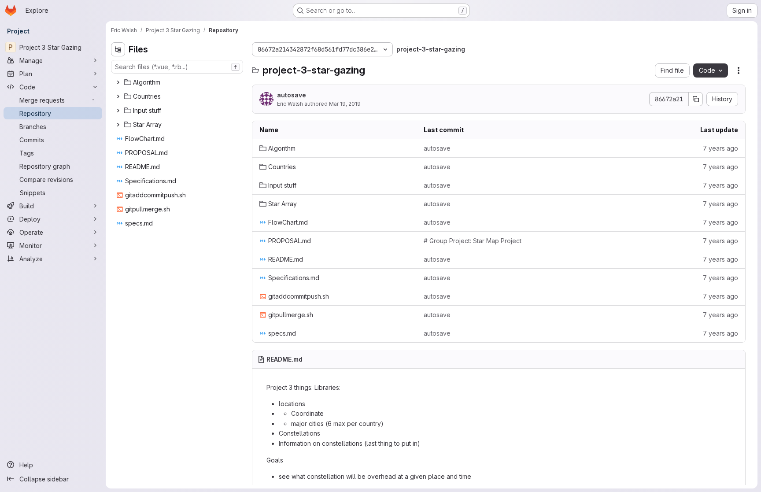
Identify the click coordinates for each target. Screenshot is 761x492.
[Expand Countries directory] (118, 96)
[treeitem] (178, 82)
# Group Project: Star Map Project (472, 240)
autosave (291, 95)
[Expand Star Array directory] (118, 124)
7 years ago (720, 148)
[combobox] (177, 67)
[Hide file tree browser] (118, 49)
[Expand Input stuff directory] (118, 110)
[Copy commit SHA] (696, 99)
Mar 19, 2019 (345, 103)
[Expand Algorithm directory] (118, 82)
